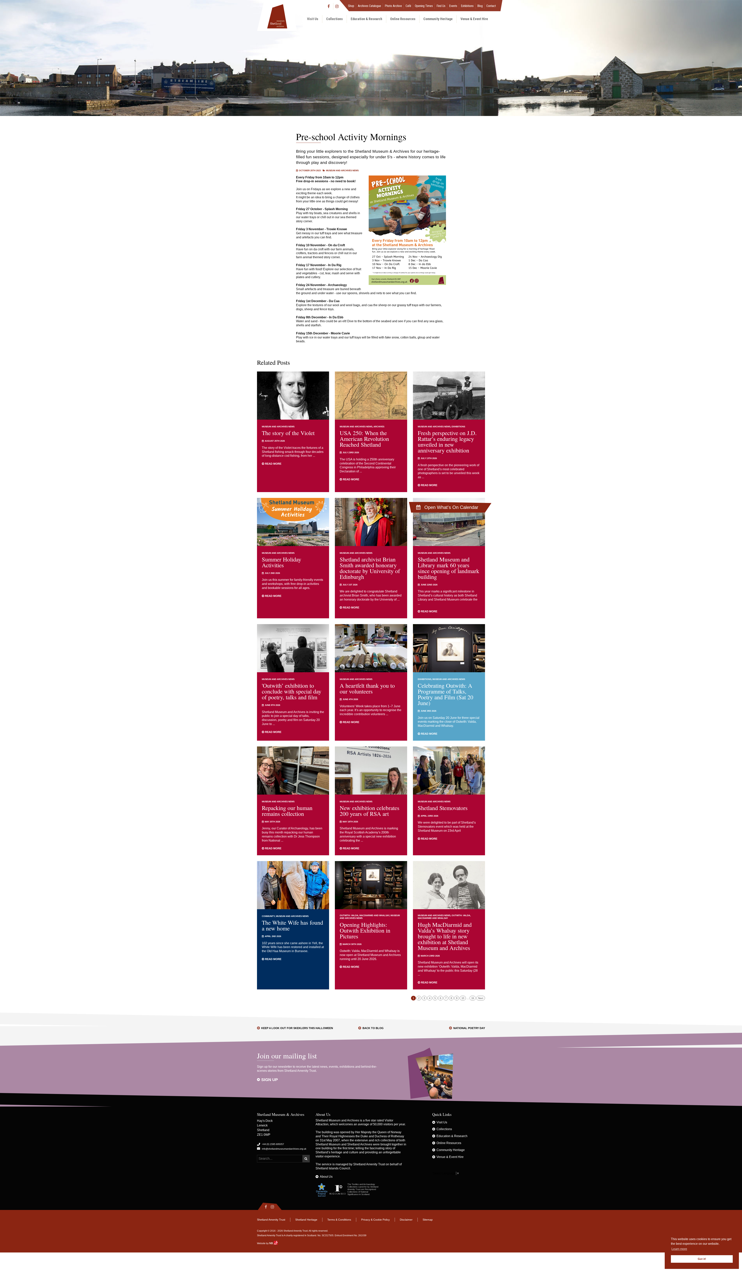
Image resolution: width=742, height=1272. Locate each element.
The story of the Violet (288, 433)
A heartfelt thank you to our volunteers (367, 688)
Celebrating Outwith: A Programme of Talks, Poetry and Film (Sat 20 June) (445, 694)
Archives (379, 426)
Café (408, 6)
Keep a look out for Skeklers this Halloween (297, 1028)
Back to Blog (373, 1028)
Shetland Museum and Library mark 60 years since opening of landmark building (448, 567)
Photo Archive (393, 6)
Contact (491, 6)
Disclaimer (406, 1219)
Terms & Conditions (339, 1219)
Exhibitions (467, 6)
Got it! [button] (702, 1258)
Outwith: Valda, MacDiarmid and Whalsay (364, 915)
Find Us (441, 6)
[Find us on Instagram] (337, 6)
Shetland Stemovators (443, 808)
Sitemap (428, 1219)
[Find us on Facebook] (329, 6)
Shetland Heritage (306, 1219)
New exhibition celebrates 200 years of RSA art (369, 810)
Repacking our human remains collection (287, 810)
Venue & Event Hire (474, 19)
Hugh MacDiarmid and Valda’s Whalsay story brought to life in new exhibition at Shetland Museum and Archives (445, 936)
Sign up (269, 1079)
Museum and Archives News (342, 170)
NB (271, 1243)
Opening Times (424, 6)
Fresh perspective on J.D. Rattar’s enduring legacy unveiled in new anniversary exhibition (447, 441)
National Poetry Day (469, 1028)
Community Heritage (438, 19)
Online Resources (402, 19)
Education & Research (366, 19)
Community (268, 916)
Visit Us (312, 19)
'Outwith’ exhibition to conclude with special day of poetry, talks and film (291, 691)
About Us (326, 1176)
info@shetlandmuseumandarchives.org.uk (284, 1149)
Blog (480, 6)
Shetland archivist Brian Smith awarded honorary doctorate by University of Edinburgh (370, 567)
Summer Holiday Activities (281, 562)
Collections (334, 19)
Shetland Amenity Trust (369, 1164)
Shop (351, 6)
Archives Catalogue (369, 6)
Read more (272, 463)
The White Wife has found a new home (292, 925)
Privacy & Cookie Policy (375, 1219)
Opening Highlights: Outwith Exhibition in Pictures (365, 930)
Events (453, 6)
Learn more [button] (679, 1249)
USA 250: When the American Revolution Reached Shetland (364, 438)
